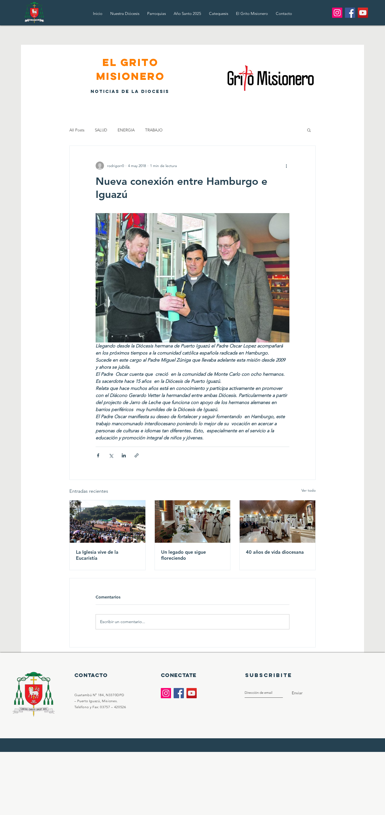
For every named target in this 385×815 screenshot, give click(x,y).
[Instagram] (337, 13)
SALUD (101, 129)
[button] (308, 130)
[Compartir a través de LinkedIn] (123, 455)
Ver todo (308, 490)
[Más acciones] (286, 166)
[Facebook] (350, 13)
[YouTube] (363, 13)
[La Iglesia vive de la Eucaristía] (107, 521)
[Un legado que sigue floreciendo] (192, 521)
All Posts (76, 129)
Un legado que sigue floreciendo (183, 555)
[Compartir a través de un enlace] (136, 455)
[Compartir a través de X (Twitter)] (110, 455)
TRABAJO (154, 129)
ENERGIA (126, 129)
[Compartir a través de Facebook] (98, 455)
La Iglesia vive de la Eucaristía (97, 555)
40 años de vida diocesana (275, 552)
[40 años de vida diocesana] (277, 521)
